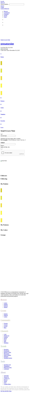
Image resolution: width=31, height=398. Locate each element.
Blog (5, 327)
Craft (5, 334)
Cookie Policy (7, 384)
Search (2, 5)
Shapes (5, 307)
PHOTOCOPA (8, 367)
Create (2, 7)
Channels (6, 14)
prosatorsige (7, 43)
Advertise (6, 375)
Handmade (6, 351)
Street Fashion (7, 355)
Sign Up (3, 2)
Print (5, 340)
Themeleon (6, 366)
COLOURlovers (5, 8)
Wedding (6, 342)
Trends (5, 15)
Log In (2, 1)
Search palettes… (5, 4)
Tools (5, 17)
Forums (6, 323)
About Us (6, 377)
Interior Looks (7, 352)
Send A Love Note (5, 39)
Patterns (2, 101)
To (2, 134)
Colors (2, 107)
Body (2, 145)
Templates (3, 114)
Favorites (3, 120)
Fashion (6, 337)
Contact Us (6, 378)
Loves (2, 127)
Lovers (5, 326)
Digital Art (6, 335)
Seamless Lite (7, 364)
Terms (5, 381)
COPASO (6, 369)
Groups (6, 325)
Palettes (6, 304)
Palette (2, 57)
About (3, 372)
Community (7, 12)
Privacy (6, 380)
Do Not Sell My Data (6, 391)
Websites (6, 356)
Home (5, 338)
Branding (6, 349)
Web (5, 341)
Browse (6, 11)
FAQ (5, 382)
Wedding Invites (8, 358)
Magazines (6, 353)
